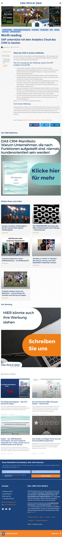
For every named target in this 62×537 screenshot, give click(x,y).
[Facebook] (3, 509)
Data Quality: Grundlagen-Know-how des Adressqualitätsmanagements (46, 440)
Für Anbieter (35, 30)
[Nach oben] (60, 533)
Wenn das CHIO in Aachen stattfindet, (6, 56)
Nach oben (55, 533)
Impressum (31, 520)
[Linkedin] (10, 509)
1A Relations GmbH (33, 517)
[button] (2, 3)
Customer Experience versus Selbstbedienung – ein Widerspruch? (15, 259)
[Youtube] (6, 509)
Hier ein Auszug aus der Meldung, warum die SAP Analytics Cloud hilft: (6, 61)
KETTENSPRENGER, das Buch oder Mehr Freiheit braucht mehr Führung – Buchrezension (46, 228)
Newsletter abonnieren (11, 533)
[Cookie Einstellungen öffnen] (3, 535)
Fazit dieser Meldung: (5, 66)
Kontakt (53, 517)
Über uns (33, 512)
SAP (51, 30)
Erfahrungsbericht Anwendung (22, 30)
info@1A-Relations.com (9, 502)
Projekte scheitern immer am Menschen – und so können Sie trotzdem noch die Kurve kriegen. (14, 293)
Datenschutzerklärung (18, 475)
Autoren (48, 517)
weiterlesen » (5, 232)
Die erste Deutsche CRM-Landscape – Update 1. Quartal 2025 (45, 403)
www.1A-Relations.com (10, 504)
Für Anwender (44, 30)
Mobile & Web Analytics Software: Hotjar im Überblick (37, 120)
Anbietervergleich (7, 30)
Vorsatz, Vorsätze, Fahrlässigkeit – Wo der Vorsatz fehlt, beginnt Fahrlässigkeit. (15, 228)
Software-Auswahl (15, 31)
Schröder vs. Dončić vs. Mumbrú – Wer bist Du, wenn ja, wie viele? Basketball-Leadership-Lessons (45, 261)
